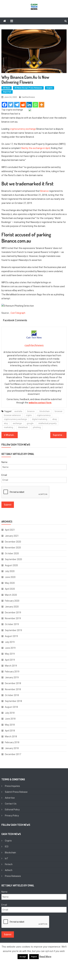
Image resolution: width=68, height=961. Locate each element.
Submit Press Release (16, 792)
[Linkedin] (29, 104)
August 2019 (11, 636)
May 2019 (10, 654)
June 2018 (10, 718)
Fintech (8, 864)
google (30, 423)
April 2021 (10, 530)
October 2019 (12, 624)
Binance (44, 191)
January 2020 (12, 606)
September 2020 (13, 559)
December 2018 (13, 683)
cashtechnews (28, 97)
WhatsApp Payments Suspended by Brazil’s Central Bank (12, 435)
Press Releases (13, 876)
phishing (37, 427)
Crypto (49, 88)
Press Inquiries (12, 786)
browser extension (12, 415)
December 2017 (13, 754)
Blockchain (10, 852)
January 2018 (12, 748)
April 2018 (10, 730)
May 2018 (10, 724)
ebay (54, 419)
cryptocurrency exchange (23, 129)
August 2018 (11, 707)
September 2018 (13, 701)
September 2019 (13, 630)
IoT (6, 858)
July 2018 (10, 713)
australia (18, 411)
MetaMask (23, 427)
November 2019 (13, 618)
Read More (45, 956)
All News (6, 88)
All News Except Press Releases (28, 88)
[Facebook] (4, 104)
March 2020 (11, 595)
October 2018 (12, 695)
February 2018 (12, 742)
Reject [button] (34, 956)
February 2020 (12, 600)
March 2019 (11, 665)
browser (58, 411)
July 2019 (10, 642)
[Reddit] (23, 104)
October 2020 (12, 553)
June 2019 (10, 648)
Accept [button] (22, 956)
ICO (6, 846)
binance (30, 411)
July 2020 (10, 571)
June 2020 (10, 577)
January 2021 (12, 536)
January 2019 (12, 677)
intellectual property (47, 423)
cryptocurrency (43, 415)
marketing (8, 427)
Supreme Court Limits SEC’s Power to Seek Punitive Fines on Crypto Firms (60, 435)
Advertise (10, 798)
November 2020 (13, 547)
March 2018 (11, 736)
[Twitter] (10, 104)
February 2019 (12, 671)
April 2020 (10, 589)
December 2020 (13, 541)
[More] (41, 104)
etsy (6, 423)
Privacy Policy (12, 815)
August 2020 (11, 565)
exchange (17, 423)
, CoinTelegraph (17, 313)
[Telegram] (17, 104)
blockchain (45, 411)
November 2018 (13, 689)
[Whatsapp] (35, 104)
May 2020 (10, 583)
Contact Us (10, 803)
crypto (29, 415)
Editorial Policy (12, 809)
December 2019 (13, 612)
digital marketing (39, 419)
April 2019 (10, 660)
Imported (7, 92)
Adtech (8, 870)
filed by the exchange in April (35, 148)
